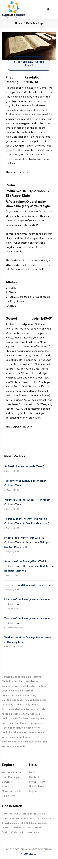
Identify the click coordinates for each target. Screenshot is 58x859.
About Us (7, 786)
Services (7, 782)
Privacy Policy (37, 782)
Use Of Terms (37, 786)
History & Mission (12, 772)
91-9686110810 (19, 828)
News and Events (11, 791)
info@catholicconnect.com (24, 832)
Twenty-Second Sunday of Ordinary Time (28, 585)
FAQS (32, 772)
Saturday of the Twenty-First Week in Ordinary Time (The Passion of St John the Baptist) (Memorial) (29, 566)
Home (18, 23)
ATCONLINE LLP (29, 854)
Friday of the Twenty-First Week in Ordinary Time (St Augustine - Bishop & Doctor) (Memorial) (27, 543)
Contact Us (36, 777)
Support (34, 791)
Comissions (8, 796)
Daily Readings (34, 23)
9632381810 (34, 828)
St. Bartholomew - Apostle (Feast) (24, 466)
